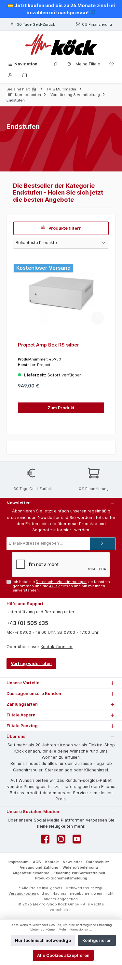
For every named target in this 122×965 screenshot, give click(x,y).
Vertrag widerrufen (31, 663)
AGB (53, 586)
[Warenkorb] (25, 74)
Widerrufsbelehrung (80, 867)
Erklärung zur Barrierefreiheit (79, 873)
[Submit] (102, 543)
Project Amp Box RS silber (48, 344)
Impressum (18, 862)
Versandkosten (22, 893)
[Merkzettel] (111, 64)
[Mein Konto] (10, 74)
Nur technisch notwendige (43, 940)
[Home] (34, 89)
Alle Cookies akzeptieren (63, 955)
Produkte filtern (64, 228)
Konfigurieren (97, 940)
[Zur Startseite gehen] (61, 44)
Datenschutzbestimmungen (61, 581)
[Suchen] (55, 64)
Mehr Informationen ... (75, 929)
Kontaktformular (57, 646)
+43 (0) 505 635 (27, 623)
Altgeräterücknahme (30, 873)
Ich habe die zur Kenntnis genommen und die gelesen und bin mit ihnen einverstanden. (61, 586)
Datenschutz (97, 862)
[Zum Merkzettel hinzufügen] (97, 318)
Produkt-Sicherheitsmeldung (61, 878)
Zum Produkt (61, 407)
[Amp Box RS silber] (61, 293)
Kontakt (52, 862)
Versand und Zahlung (39, 867)
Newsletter (72, 862)
